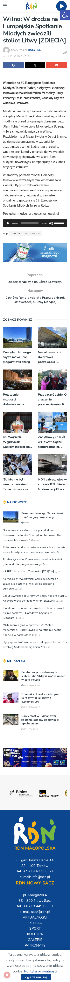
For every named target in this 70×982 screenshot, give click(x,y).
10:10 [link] (21, 618)
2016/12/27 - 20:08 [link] (19, 56)
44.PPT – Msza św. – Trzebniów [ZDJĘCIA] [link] (28, 571)
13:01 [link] (36, 540)
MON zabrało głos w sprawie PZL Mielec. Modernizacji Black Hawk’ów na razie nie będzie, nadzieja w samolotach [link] (52, 484)
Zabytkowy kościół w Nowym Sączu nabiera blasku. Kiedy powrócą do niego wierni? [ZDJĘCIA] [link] (51, 442)
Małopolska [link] (32, 233)
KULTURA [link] (35, 934)
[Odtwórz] (8, 223)
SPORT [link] (35, 928)
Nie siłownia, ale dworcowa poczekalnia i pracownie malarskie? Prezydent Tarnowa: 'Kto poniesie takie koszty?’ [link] (52, 357)
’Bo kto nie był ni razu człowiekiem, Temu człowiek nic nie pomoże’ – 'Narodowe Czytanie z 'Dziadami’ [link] (17, 484)
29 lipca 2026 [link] (30, 729)
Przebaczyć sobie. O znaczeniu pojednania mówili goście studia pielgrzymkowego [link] (52, 399)
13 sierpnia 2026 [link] (32, 685)
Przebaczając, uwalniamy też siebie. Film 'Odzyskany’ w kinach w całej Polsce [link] (43, 676)
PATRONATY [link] (35, 945)
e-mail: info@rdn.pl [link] (35, 877)
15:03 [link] (26, 522)
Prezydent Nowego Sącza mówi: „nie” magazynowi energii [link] (17, 357)
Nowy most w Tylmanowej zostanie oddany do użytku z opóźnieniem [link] (40, 719)
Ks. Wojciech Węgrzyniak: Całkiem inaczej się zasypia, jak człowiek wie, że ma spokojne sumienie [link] (17, 442)
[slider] (59, 222)
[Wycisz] (51, 223)
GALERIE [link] (35, 939)
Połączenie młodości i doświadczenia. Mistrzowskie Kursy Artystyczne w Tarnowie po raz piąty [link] (17, 399)
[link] (65, 15)
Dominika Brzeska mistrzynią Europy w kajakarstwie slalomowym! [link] (40, 698)
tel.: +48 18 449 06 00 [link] (35, 906)
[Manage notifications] (7, 975)
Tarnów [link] (16, 233)
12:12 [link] (60, 571)
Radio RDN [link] (34, 50)
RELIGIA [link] (35, 923)
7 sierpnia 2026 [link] (31, 707)
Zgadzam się (35, 977)
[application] (35, 223)
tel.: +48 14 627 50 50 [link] (35, 871)
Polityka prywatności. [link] (41, 971)
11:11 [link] (19, 589)
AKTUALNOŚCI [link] (35, 917)
